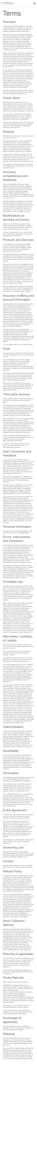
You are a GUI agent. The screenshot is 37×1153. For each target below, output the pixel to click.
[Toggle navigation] (34, 3)
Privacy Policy (24, 532)
